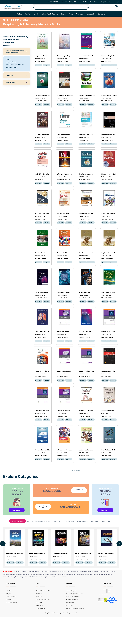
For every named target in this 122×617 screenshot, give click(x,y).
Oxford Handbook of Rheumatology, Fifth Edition (87, 56)
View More (16, 510)
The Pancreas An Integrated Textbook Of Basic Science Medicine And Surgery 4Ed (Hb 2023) (87, 174)
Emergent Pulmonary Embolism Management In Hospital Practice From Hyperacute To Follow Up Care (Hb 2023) (43, 332)
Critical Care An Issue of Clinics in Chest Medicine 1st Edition (109, 332)
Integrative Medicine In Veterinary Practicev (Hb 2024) (109, 213)
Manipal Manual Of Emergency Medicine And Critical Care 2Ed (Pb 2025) (65, 213)
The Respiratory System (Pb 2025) (65, 135)
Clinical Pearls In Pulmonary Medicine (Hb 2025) (109, 174)
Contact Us (9, 599)
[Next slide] (3, 544)
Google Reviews (105, 1)
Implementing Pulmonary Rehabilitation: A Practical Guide (109, 56)
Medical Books (11, 62)
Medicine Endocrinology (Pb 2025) (87, 135)
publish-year (10, 83)
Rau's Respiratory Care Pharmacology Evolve (43, 292)
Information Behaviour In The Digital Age (109, 410)
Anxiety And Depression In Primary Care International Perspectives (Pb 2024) (65, 253)
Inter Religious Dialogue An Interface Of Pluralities (109, 450)
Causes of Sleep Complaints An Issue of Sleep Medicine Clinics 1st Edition (65, 410)
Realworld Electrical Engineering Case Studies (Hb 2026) (15, 553)
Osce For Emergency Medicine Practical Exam (43, 213)
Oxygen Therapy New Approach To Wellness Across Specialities (87, 95)
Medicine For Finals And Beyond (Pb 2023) (43, 371)
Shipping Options (11, 596)
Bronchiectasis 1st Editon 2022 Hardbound (87, 332)
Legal (36, 14)
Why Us (8, 593)
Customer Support (70, 591)
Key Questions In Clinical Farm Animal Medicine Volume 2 (109, 253)
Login (117, 1)
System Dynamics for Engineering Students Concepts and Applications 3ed (107, 553)
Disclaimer (39, 593)
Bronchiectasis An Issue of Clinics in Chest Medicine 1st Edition (43, 410)
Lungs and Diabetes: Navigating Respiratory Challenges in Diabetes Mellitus (43, 56)
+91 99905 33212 (72, 605)
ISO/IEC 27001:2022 (11, 602)
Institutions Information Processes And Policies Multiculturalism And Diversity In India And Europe (87, 450)
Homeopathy (90, 14)
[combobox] (61, 7)
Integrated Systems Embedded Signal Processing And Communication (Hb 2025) (38, 553)
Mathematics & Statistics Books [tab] (38, 521)
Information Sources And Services (65, 450)
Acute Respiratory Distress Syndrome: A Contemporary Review (65, 56)
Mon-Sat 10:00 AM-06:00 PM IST (75, 608)
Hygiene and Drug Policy (42, 599)
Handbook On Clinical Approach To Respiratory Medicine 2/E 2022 (87, 410)
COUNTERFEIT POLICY (42, 608)
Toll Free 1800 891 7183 (72, 596)
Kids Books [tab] (95, 521)
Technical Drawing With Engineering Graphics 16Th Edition (84, 553)
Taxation (28, 14)
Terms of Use (39, 605)
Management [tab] (57, 521)
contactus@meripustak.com (71, 1)
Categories (102, 14)
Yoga (71, 14)
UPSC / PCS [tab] (69, 521)
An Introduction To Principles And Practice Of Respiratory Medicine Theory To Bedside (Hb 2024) (87, 292)
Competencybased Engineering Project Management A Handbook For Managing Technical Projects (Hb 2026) (61, 553)
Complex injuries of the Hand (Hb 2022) (43, 450)
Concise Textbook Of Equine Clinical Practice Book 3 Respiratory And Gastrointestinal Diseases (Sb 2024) (43, 253)
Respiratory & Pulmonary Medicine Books (15, 52)
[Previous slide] (119, 544)
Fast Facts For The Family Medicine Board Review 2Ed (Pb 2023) (109, 292)
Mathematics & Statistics (49, 14)
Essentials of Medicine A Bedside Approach (65, 95)
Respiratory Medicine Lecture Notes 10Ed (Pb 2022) (109, 371)
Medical (19, 14)
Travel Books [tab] (106, 521)
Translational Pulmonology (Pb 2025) (43, 95)
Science (64, 14)
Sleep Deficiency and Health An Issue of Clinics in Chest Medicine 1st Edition (87, 371)
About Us (8, 591)
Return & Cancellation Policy (43, 591)
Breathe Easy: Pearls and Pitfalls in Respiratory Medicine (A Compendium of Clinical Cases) (109, 95)
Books (8, 59)
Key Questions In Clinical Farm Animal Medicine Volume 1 (87, 253)
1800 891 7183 (54, 1)
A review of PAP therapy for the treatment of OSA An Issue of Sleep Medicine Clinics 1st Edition (65, 332)
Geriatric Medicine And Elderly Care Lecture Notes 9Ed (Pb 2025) (109, 135)
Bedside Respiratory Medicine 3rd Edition (43, 135)
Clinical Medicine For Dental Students (43, 174)
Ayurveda (79, 14)
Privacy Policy (40, 596)
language (9, 75)
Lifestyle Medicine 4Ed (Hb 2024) (65, 174)
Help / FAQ (39, 602)
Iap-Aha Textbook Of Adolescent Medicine (87, 213)
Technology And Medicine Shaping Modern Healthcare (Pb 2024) (65, 292)
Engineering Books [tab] (17, 521)
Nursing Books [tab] (82, 521)
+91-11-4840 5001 (72, 599)
